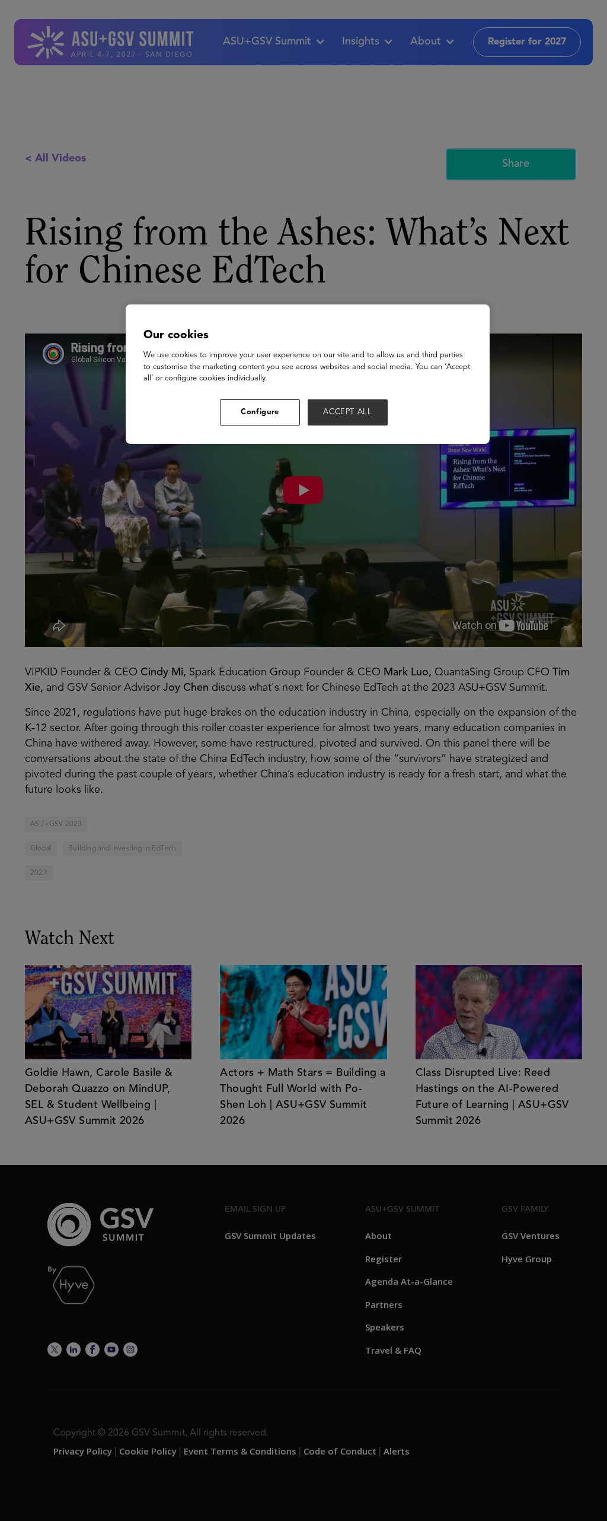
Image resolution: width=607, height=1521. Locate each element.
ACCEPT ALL (347, 412)
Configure (260, 412)
